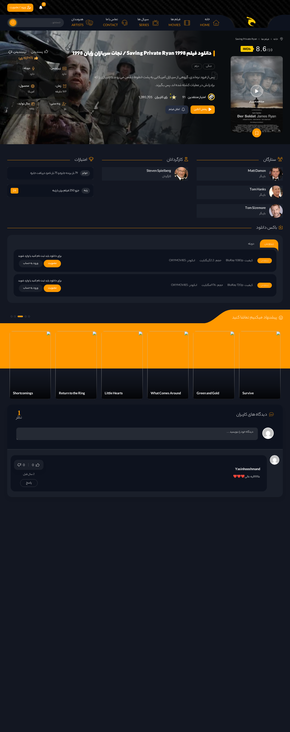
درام (197, 66)
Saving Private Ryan (246, 39)
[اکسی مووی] (251, 21)
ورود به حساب (30, 263)
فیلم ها (265, 39)
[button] (29, 316)
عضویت (52, 263)
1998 (31, 109)
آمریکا (31, 92)
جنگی (209, 66)
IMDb (247, 49)
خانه (275, 39)
